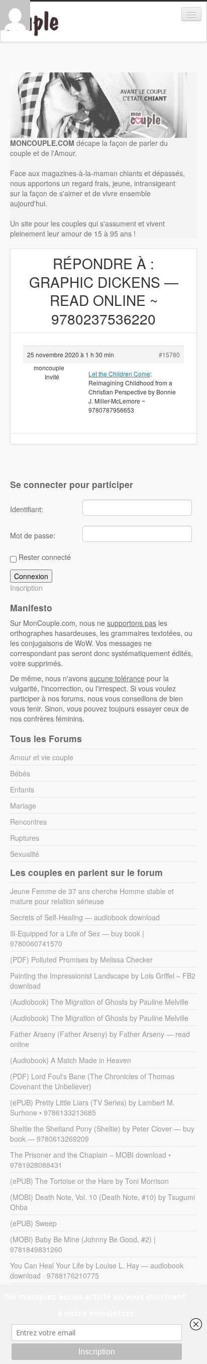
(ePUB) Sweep (33, 1223)
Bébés (20, 773)
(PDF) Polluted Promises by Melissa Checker (81, 959)
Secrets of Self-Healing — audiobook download (85, 917)
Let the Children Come (119, 373)
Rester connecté (45, 557)
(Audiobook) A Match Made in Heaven (70, 1060)
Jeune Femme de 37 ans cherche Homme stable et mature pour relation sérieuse (92, 896)
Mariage (23, 805)
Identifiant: (26, 509)
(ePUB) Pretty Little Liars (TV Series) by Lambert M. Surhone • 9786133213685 (92, 1107)
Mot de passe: (32, 535)
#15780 (169, 354)
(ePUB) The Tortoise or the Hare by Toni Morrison (89, 1181)
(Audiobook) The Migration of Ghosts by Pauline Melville (99, 1002)
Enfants (22, 789)
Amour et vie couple (41, 757)
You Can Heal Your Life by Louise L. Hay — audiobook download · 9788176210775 (96, 1270)
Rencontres (28, 822)
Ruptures (24, 838)
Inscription (26, 588)
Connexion (31, 576)
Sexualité (24, 854)
